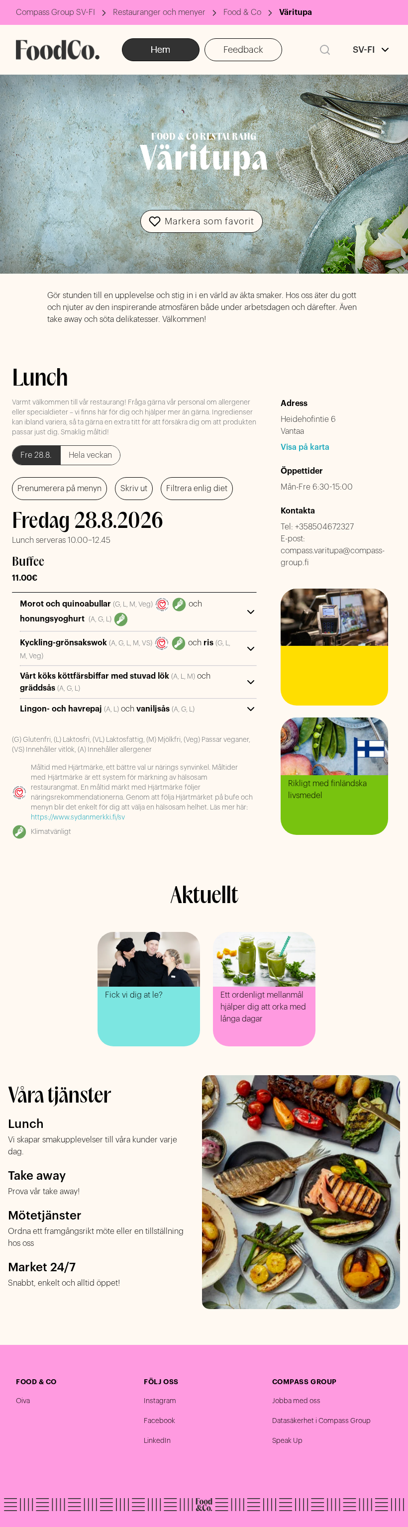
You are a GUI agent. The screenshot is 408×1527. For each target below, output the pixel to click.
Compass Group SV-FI (55, 12)
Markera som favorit (209, 221)
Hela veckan (90, 455)
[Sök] (325, 50)
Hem (160, 49)
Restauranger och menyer (159, 12)
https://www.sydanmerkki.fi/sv (78, 817)
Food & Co (242, 12)
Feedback (243, 49)
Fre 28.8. (36, 455)
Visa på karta (305, 447)
